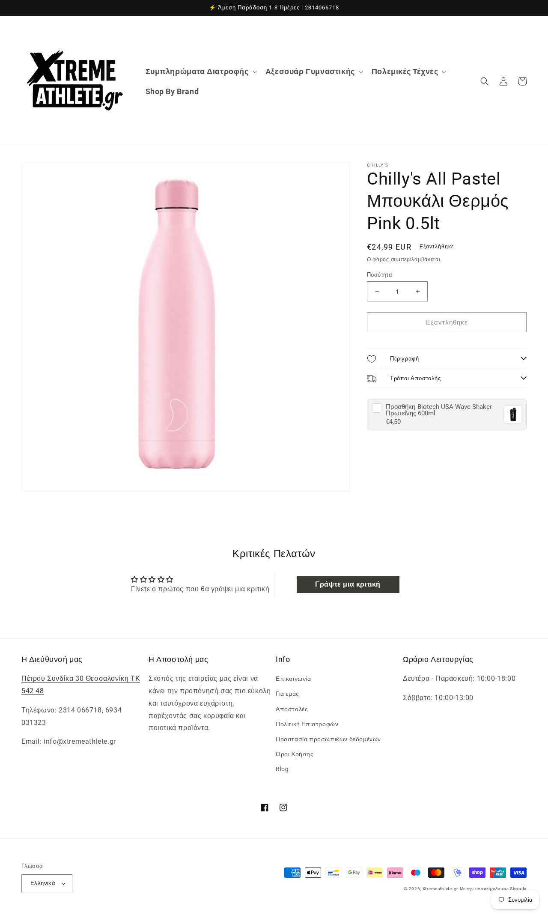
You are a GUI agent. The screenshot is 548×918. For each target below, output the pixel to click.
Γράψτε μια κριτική (348, 584)
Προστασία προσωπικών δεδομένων (328, 739)
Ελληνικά (42, 883)
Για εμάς (287, 693)
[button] (200, 71)
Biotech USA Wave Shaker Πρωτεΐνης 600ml (439, 410)
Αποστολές (292, 709)
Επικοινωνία (293, 678)
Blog (282, 769)
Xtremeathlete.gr (440, 888)
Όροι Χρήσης (295, 754)
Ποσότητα (379, 274)
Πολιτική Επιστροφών (307, 724)
